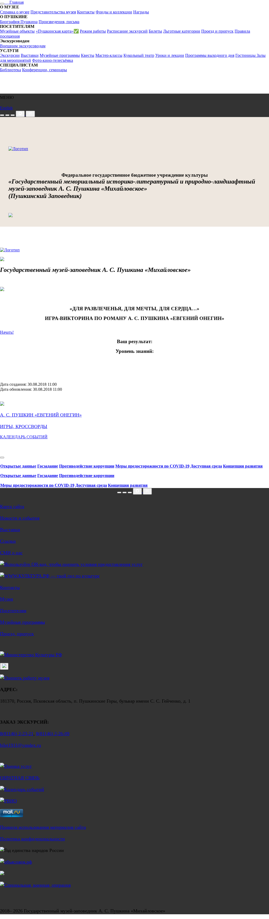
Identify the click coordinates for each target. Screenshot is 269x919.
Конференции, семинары (44, 70)
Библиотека (10, 70)
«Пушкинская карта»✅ (57, 31)
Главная (14, 2)
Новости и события (19, 518)
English (6, 108)
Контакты (86, 12)
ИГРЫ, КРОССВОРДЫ (23, 426)
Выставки (30, 55)
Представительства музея (53, 12)
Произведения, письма (59, 21)
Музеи (6, 599)
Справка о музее (14, 12)
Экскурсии (10, 55)
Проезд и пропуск (217, 31)
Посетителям (13, 610)
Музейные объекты (17, 31)
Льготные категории (181, 31)
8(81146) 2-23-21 (16, 733)
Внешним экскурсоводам (22, 46)
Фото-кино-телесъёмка (52, 60)
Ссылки (8, 541)
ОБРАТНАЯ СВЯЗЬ (19, 777)
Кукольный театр (138, 55)
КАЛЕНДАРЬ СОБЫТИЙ (24, 437)
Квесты (87, 55)
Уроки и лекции (169, 55)
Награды (141, 12)
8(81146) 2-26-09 (52, 733)
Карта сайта (12, 506)
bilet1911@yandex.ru (20, 745)
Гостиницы (246, 55)
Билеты (155, 31)
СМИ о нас (11, 552)
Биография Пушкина (19, 21)
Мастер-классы (108, 55)
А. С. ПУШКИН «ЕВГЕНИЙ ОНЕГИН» (41, 415)
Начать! (7, 332)
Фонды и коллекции (114, 12)
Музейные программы (60, 55)
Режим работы (93, 31)
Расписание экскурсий (127, 31)
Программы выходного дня (209, 55)
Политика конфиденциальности (32, 838)
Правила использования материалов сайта (43, 827)
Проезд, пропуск (17, 633)
